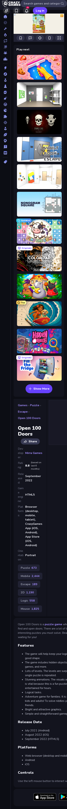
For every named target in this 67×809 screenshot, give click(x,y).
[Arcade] (5, 80)
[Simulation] (5, 129)
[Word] (5, 153)
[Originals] (5, 47)
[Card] (5, 92)
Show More (41, 389)
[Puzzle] (5, 116)
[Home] (5, 17)
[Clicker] (5, 98)
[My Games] (16, 10)
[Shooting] (5, 122)
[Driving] (5, 104)
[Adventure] (5, 74)
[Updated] (5, 41)
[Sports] (5, 135)
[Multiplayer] (5, 53)
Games (23, 405)
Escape (23, 412)
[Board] (5, 86)
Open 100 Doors (29, 418)
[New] (5, 29)
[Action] (5, 68)
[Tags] (5, 162)
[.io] (5, 110)
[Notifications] (26, 10)
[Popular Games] (5, 35)
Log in (40, 11)
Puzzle (34, 405)
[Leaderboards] (5, 59)
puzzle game (53, 624)
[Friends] (6, 10)
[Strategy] (5, 141)
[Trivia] (5, 147)
